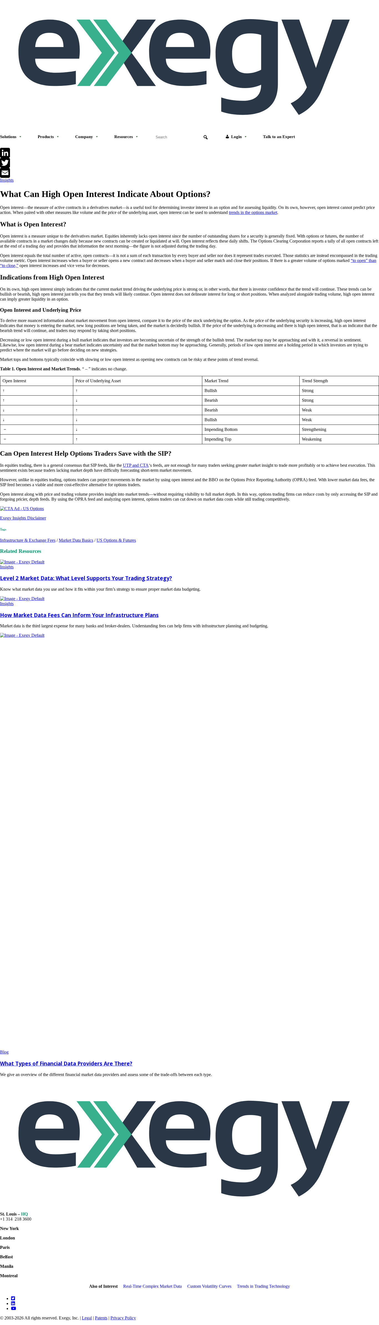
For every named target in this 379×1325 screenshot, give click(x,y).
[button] (205, 137)
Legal (87, 1318)
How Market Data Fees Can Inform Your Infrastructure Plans (79, 615)
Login (236, 136)
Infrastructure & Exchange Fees (27, 540)
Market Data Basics (76, 540)
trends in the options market (253, 212)
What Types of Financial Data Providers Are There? (66, 1063)
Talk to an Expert (279, 136)
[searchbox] (182, 137)
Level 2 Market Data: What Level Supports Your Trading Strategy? (86, 578)
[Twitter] (189, 163)
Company (84, 136)
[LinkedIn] (189, 153)
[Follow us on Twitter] (13, 1298)
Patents (101, 1318)
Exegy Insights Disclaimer (23, 518)
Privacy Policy (123, 1318)
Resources (123, 136)
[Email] (189, 173)
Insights (7, 180)
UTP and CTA (136, 465)
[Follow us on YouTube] (13, 1308)
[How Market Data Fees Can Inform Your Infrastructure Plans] (22, 598)
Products (46, 136)
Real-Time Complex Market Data (152, 1286)
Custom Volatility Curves (209, 1286)
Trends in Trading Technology (263, 1286)
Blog (4, 1052)
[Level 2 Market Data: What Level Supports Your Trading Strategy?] (22, 562)
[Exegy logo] (189, 123)
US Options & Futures (116, 540)
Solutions (8, 136)
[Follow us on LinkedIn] (13, 1303)
